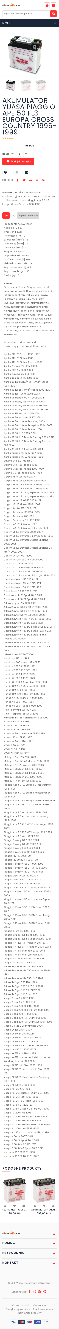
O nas (15, 1305)
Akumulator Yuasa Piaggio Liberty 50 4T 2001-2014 (44, 1209)
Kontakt (26, 1305)
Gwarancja (39, 1305)
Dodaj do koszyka (21, 161)
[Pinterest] (43, 180)
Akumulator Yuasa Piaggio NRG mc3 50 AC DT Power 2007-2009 (15, 1209)
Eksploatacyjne (11, 196)
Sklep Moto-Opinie (30, 192)
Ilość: (5, 153)
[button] (46, 36)
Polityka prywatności (18, 1309)
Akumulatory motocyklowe (40, 196)
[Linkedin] (30, 180)
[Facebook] (17, 180)
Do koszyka (5, 1206)
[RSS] (37, 180)
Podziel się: (8, 179)
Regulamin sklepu (43, 1309)
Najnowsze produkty (30, 1312)
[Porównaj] (24, 1205)
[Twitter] (24, 180)
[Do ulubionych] (15, 1205)
